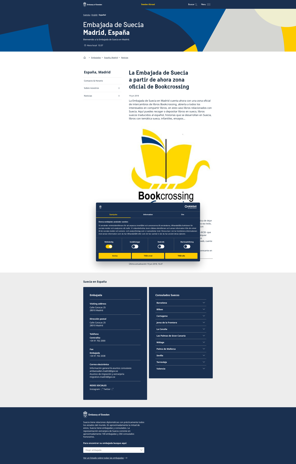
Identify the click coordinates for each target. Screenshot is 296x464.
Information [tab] (148, 214)
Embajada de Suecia (113, 28)
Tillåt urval (148, 256)
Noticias (124, 57)
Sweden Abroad (148, 4)
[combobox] (113, 450)
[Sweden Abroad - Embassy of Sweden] (94, 4)
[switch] (135, 246)
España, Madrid (111, 57)
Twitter (106, 389)
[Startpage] (85, 57)
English (94, 15)
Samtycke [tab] (113, 214)
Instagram (95, 389)
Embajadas (96, 57)
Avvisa (114, 256)
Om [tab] (182, 214)
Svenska (86, 15)
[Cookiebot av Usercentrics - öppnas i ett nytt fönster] (187, 207)
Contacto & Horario (93, 80)
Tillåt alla (181, 256)
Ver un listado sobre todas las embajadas (103, 457)
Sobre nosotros (91, 88)
